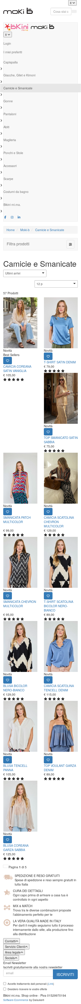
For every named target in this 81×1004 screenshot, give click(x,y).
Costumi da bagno (16, 191)
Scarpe (8, 179)
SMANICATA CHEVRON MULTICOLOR (19, 603)
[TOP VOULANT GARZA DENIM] (61, 726)
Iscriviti (65, 974)
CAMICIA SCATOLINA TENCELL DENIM (59, 688)
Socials (10, 958)
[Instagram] (12, 217)
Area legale (13, 952)
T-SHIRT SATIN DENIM (60, 362)
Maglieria (9, 140)
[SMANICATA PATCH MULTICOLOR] (20, 478)
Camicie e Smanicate (17, 88)
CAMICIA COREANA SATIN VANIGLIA (17, 368)
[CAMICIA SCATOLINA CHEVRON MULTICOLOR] (61, 478)
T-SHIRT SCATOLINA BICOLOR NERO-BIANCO (58, 605)
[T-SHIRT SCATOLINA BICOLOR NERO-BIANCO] (61, 562)
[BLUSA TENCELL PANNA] (20, 726)
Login (7, 43)
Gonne (8, 101)
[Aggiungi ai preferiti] (7, 360)
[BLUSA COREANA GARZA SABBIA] (20, 806)
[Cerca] (74, 11)
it (71, 3)
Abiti (6, 127)
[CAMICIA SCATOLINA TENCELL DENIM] (61, 646)
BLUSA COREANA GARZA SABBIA (16, 847)
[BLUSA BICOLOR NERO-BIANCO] (20, 646)
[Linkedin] (19, 217)
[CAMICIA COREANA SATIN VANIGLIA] (20, 322)
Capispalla (10, 62)
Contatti (10, 941)
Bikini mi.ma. (12, 204)
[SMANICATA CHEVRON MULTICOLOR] (20, 562)
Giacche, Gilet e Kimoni (19, 75)
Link (50, 983)
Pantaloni (9, 114)
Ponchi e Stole (13, 153)
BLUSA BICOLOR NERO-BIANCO (15, 688)
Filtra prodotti (18, 243)
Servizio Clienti (15, 946)
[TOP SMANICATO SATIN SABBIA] (61, 398)
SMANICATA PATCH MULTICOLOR (17, 519)
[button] (24, 273)
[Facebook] (5, 217)
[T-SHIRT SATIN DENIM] (61, 322)
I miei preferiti (12, 52)
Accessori (10, 166)
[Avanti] (6, 866)
